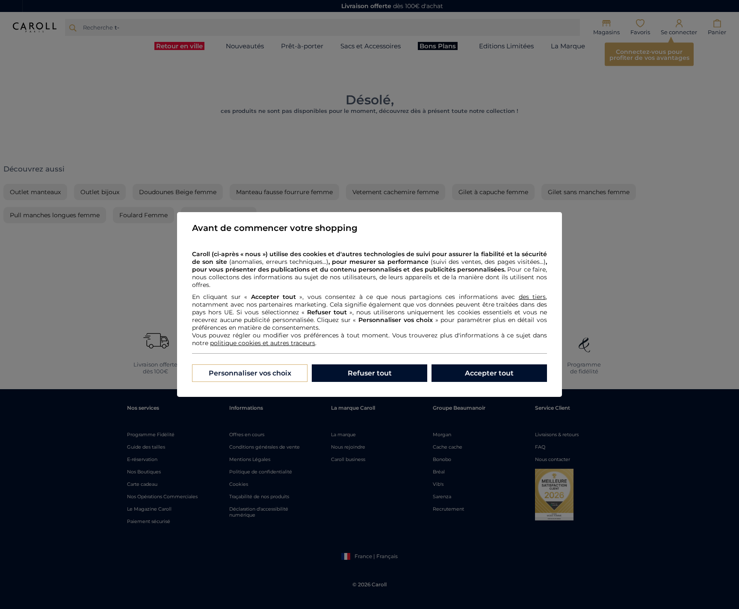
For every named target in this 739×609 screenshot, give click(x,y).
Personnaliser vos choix (250, 373)
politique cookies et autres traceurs (262, 343)
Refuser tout (370, 373)
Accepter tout (489, 373)
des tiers (532, 297)
